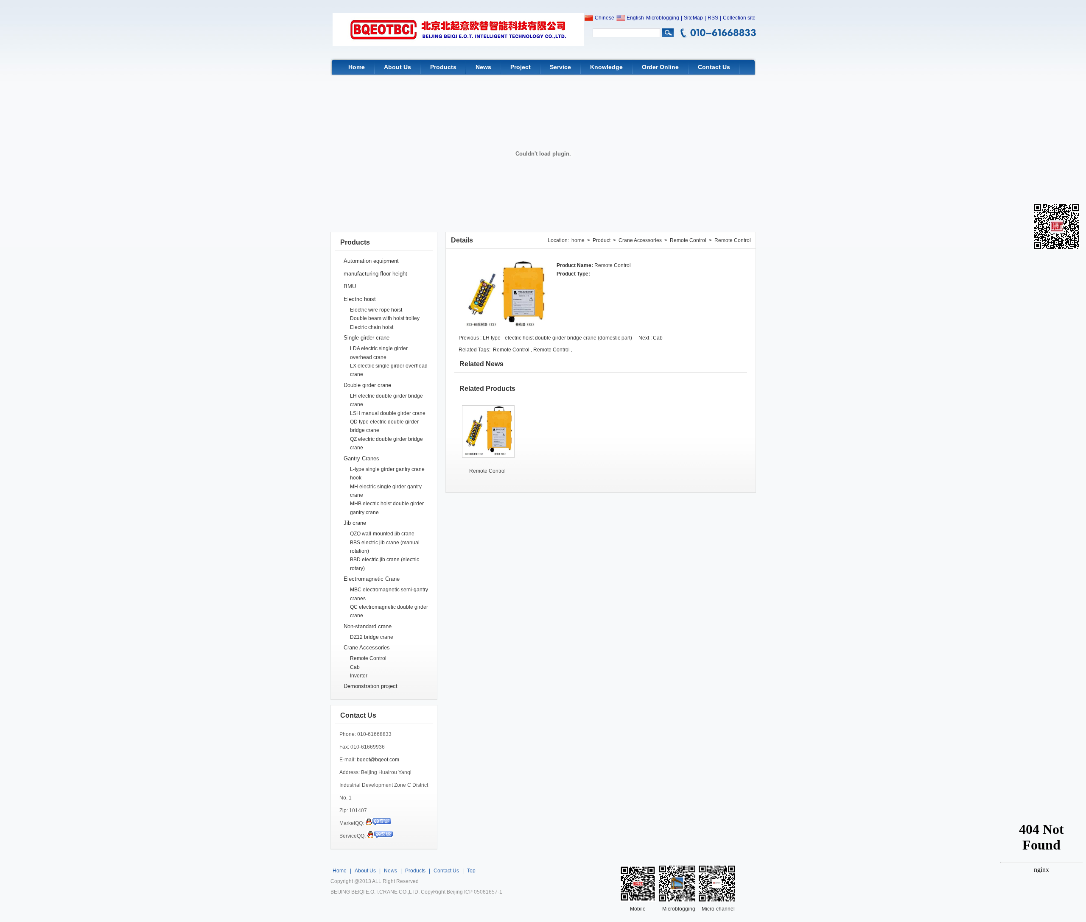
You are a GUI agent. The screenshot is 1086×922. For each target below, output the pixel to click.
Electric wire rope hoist (376, 310)
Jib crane (355, 523)
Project (520, 67)
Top (471, 871)
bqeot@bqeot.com (378, 760)
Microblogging (662, 18)
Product (601, 240)
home (578, 240)
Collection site (739, 18)
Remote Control (368, 658)
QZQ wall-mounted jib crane (382, 534)
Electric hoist (360, 299)
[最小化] (1076, 824)
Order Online (660, 67)
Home (356, 67)
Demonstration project (370, 686)
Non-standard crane (368, 626)
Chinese (604, 18)
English (635, 18)
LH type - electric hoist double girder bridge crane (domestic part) (558, 338)
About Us (397, 67)
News (483, 67)
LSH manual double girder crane (387, 413)
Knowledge (606, 67)
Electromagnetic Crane (372, 579)
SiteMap (693, 18)
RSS (713, 18)
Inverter (358, 676)
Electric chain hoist (371, 327)
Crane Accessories (367, 647)
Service (560, 67)
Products (443, 67)
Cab (355, 667)
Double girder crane (367, 385)
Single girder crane (366, 337)
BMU (350, 286)
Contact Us (714, 67)
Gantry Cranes (361, 458)
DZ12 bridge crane (371, 637)
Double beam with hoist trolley (385, 318)
